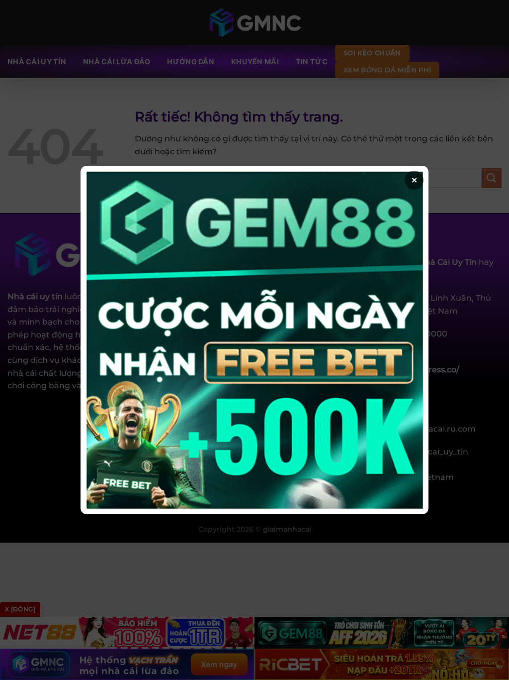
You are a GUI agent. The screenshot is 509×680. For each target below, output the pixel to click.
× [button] (414, 180)
